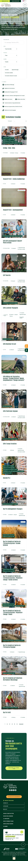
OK (14, 858)
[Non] (26, 855)
